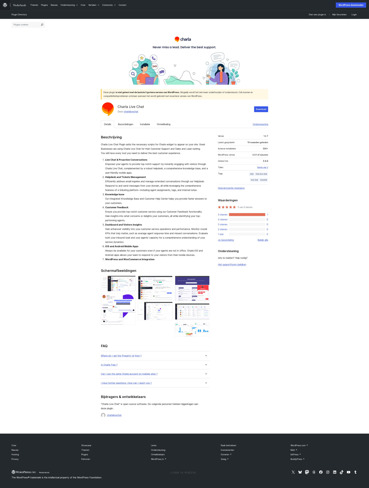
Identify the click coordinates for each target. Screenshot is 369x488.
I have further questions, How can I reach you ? (126, 383)
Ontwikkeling (163, 124)
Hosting (15, 454)
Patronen (85, 459)
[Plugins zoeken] (42, 25)
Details (107, 124)
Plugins (84, 454)
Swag (225, 459)
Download (261, 109)
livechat (263, 180)
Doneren (226, 454)
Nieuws (15, 450)
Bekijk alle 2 (262, 167)
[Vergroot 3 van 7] (168, 279)
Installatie (145, 124)
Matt (294, 450)
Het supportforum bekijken (232, 264)
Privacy (15, 459)
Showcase (86, 445)
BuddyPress (298, 459)
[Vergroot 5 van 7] (205, 279)
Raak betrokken (228, 445)
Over (14, 445)
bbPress (296, 454)
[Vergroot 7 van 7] (205, 326)
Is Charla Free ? (109, 364)
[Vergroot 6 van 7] (205, 307)
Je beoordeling (226, 240)
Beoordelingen (125, 124)
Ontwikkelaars (158, 454)
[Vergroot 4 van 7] (168, 305)
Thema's (85, 450)
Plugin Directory (19, 14)
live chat (254, 180)
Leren (154, 445)
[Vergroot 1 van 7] (131, 279)
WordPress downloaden (351, 5)
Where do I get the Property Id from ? (121, 355)
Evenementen (227, 450)
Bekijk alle (263, 240)
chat (252, 174)
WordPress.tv (158, 459)
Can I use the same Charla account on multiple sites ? (129, 374)
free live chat (261, 174)
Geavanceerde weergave (231, 188)
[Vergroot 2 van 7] (131, 297)
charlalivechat (131, 111)
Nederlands (44, 472)
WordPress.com (299, 445)
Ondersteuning (260, 124)
